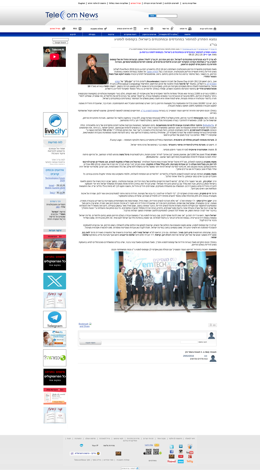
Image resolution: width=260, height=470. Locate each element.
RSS (75, 29)
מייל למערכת (104, 438)
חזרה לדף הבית (206, 29)
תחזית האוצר (152, 72)
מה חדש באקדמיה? (189, 49)
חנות (69, 438)
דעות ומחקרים (203, 49)
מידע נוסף (97, 460)
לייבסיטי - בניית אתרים (129, 468)
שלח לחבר (149, 445)
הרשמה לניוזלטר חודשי (97, 3)
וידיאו (146, 29)
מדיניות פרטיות (133, 438)
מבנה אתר (161, 438)
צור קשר (165, 29)
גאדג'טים (153, 460)
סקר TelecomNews (82, 460)
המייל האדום (136, 3)
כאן (63, 164)
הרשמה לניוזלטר (175, 438)
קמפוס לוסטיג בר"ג (150, 111)
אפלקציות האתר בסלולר (118, 3)
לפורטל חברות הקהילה (153, 3)
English (81, 3)
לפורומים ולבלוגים (172, 3)
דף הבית (214, 49)
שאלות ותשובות (123, 460)
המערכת (78, 438)
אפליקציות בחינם (130, 441)
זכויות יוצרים (148, 438)
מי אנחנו (183, 29)
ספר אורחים (108, 460)
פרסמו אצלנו (90, 438)
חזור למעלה (190, 438)
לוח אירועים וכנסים (124, 29)
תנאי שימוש (118, 438)
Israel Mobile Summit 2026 (55, 184)
